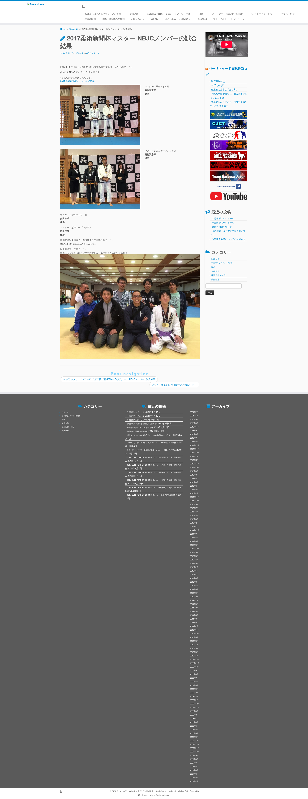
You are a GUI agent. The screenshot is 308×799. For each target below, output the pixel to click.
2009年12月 (194, 659)
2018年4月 (194, 441)
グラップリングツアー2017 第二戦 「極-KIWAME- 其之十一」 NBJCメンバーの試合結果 (109, 379)
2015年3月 (194, 519)
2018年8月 (194, 434)
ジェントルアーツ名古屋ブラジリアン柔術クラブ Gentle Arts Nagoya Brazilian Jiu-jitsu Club (152, 791)
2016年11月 (194, 463)
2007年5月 (194, 770)
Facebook (202, 18)
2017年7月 (194, 456)
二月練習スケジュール (223, 218)
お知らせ (215, 258)
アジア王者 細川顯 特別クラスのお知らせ (174, 384)
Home (63, 29)
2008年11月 (194, 707)
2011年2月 (194, 622)
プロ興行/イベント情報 (222, 262)
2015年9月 (194, 504)
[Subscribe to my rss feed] (84, 6)
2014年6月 (194, 537)
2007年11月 (194, 748)
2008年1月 (194, 740)
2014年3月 (194, 545)
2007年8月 (194, 759)
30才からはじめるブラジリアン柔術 (103, 13)
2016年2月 (194, 493)
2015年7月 (194, 508)
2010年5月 (194, 648)
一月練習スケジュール (223, 222)
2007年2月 (194, 781)
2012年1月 (194, 600)
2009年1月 (194, 700)
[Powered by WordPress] (139, 794)
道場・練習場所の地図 (113, 18)
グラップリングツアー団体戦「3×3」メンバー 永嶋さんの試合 (151, 442)
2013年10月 (194, 548)
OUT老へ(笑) (217, 85)
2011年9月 (194, 604)
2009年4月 (194, 689)
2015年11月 (194, 497)
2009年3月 (194, 692)
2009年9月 (194, 670)
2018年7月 (194, 438)
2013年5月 (194, 563)
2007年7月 (194, 762)
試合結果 (73, 29)
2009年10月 (194, 666)
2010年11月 (194, 630)
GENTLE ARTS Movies (177, 18)
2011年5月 (194, 615)
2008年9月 (194, 711)
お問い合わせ (138, 18)
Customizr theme (162, 795)
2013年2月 (194, 567)
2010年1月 (194, 655)
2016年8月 (194, 474)
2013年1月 (194, 570)
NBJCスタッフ (92, 53)
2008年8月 (194, 714)
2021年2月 (194, 412)
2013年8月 (194, 556)
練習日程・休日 (218, 275)
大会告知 (215, 271)
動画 (213, 266)
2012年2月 (194, 596)
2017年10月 (194, 452)
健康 (201, 13)
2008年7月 (194, 718)
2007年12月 (194, 744)
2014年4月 (194, 541)
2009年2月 (194, 696)
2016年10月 (194, 467)
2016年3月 (194, 489)
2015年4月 (194, 515)
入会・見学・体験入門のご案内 (228, 13)
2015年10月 (194, 500)
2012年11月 (194, 574)
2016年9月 (194, 471)
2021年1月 (194, 415)
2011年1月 (194, 626)
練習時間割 (90, 18)
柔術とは (134, 13)
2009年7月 (194, 678)
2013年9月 (194, 552)
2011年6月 (194, 611)
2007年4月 (194, 774)
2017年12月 (194, 445)
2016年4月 (194, 486)
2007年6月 (194, 766)
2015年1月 (194, 526)
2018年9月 (194, 430)
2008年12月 (194, 703)
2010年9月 (194, 637)
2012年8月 (194, 582)
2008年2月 (194, 737)
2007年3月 (194, 777)
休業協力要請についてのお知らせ (228, 239)
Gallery (154, 18)
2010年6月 (194, 644)
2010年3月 (194, 652)
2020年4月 (194, 423)
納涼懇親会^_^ (218, 81)
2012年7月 (194, 585)
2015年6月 (194, 511)
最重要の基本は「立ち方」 (224, 89)
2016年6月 (194, 478)
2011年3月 (194, 618)
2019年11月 (194, 426)
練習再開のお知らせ (222, 226)
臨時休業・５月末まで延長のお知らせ (142, 423)
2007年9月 (194, 755)
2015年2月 (194, 522)
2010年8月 (194, 641)
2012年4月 (194, 593)
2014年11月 (194, 530)
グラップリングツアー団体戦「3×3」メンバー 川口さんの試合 (151, 450)
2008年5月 (194, 726)
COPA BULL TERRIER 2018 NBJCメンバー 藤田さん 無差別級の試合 (154, 487)
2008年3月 (194, 733)
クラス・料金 (288, 13)
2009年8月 (194, 674)
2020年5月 (194, 419)
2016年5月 (194, 482)
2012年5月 (194, 589)
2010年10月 (194, 633)
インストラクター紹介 (261, 13)
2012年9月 (194, 578)
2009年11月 (194, 663)
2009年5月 (194, 685)
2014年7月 (194, 534)
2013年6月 (194, 559)
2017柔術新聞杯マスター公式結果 (77, 81)
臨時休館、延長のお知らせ (137, 431)
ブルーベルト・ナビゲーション (229, 18)
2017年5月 (194, 460)
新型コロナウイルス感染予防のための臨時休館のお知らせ (149, 435)
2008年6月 (194, 722)
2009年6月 (194, 681)
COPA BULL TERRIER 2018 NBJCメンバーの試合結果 (148, 494)
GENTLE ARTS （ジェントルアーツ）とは (169, 13)
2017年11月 (194, 449)
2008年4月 (194, 729)
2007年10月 (194, 751)
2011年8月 (194, 607)
